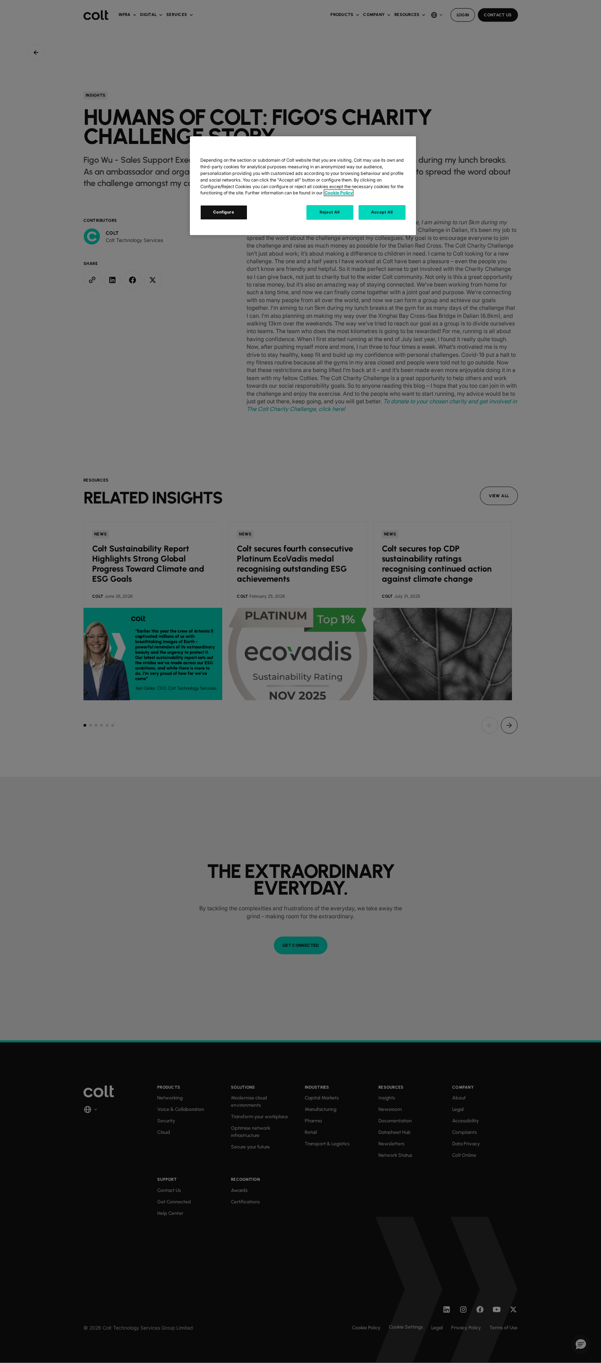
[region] (303, 185)
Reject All (330, 212)
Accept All (382, 212)
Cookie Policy (338, 192)
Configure (223, 212)
